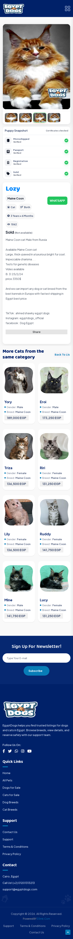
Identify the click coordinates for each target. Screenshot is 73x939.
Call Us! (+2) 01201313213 (19, 883)
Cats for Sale (11, 795)
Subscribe (35, 671)
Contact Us (10, 832)
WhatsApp (57, 200)
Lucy (44, 600)
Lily (7, 534)
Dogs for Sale (11, 787)
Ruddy (45, 534)
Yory (8, 402)
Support (8, 839)
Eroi (43, 402)
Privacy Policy (12, 854)
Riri (42, 468)
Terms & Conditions (15, 846)
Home (6, 773)
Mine (8, 600)
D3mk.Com (43, 918)
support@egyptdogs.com (20, 889)
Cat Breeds (10, 809)
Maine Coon (15, 198)
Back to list (62, 355)
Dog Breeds (10, 802)
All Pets (7, 780)
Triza (8, 468)
